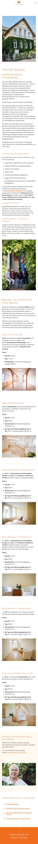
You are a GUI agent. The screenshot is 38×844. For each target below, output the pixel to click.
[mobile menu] (35, 2)
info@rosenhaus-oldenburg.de (16, 753)
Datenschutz (23, 838)
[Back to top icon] (19, 831)
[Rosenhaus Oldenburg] (19, 2)
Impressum (14, 838)
